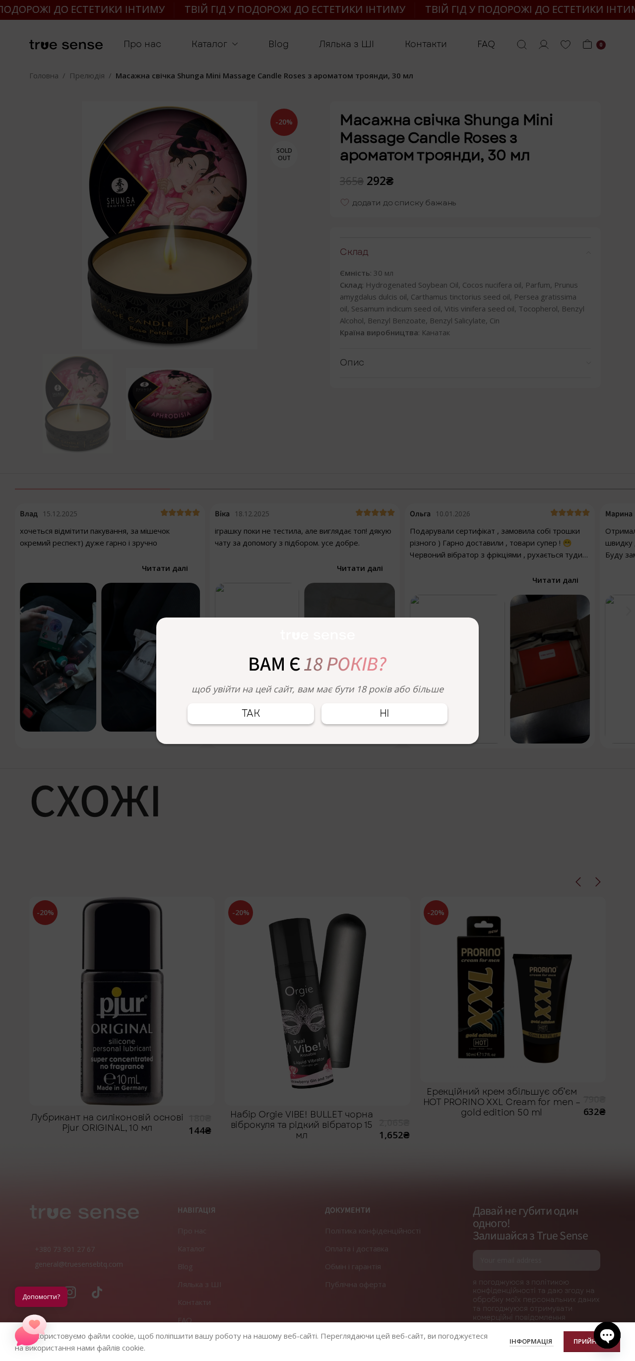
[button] (31, 1330)
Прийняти (591, 1341)
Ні (384, 713)
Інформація (531, 1341)
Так (251, 713)
